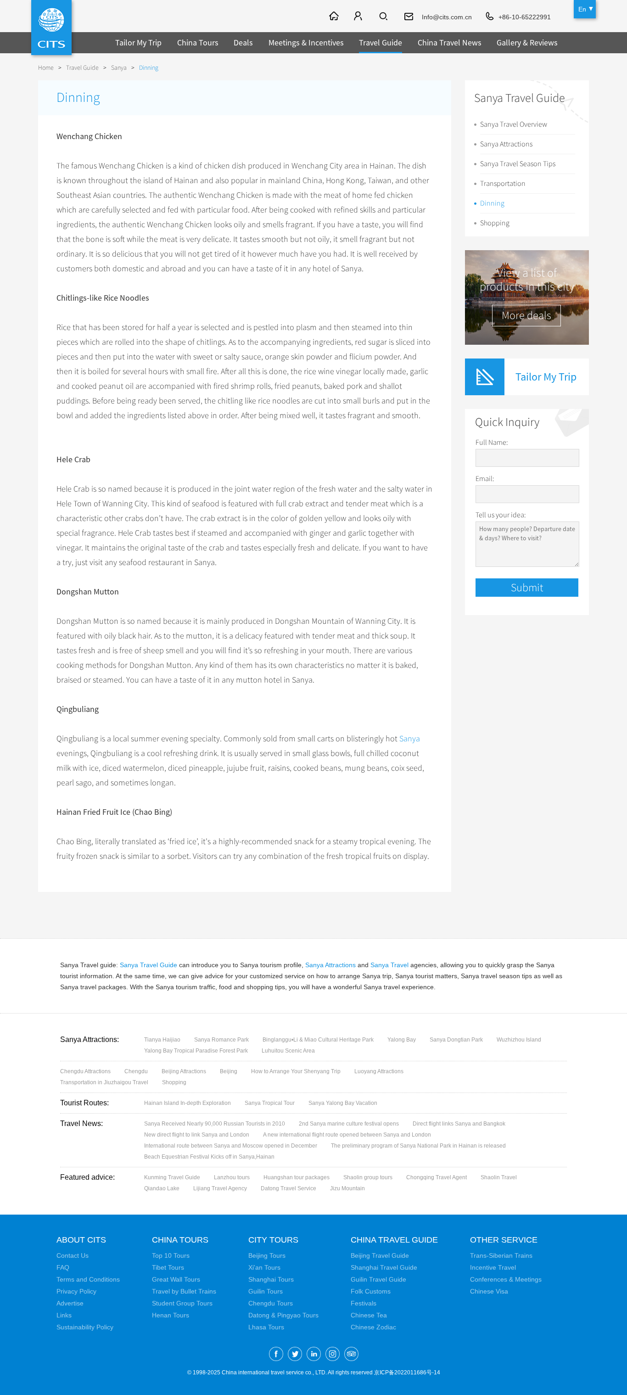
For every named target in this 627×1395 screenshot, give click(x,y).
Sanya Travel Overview (513, 124)
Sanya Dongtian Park (456, 1039)
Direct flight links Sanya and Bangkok (459, 1123)
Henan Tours (170, 1315)
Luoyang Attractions (378, 1071)
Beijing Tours (267, 1255)
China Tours (197, 42)
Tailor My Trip (138, 42)
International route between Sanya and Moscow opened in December (230, 1146)
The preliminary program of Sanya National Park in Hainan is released (418, 1146)
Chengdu (136, 1071)
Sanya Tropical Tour (270, 1103)
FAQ (62, 1267)
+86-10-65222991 (524, 17)
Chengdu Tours (270, 1303)
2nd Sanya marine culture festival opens (349, 1123)
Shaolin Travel (499, 1177)
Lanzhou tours (232, 1177)
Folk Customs (371, 1291)
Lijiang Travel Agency (220, 1188)
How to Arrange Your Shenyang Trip (296, 1071)
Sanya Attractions (506, 144)
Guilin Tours (265, 1291)
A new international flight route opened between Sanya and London (347, 1135)
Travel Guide (380, 42)
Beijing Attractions (184, 1071)
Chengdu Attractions (85, 1071)
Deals (243, 42)
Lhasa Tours (266, 1327)
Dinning (492, 203)
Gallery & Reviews (527, 42)
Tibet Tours (168, 1267)
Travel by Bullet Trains (184, 1291)
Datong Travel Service (288, 1188)
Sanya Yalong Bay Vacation (342, 1103)
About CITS (81, 1239)
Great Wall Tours (176, 1279)
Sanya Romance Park (221, 1039)
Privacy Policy (76, 1291)
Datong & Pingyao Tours (283, 1315)
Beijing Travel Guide (380, 1255)
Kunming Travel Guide (172, 1177)
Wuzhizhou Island (519, 1039)
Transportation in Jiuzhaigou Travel (104, 1082)
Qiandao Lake (161, 1188)
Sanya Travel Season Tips (517, 163)
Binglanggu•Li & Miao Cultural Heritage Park (318, 1039)
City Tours (273, 1239)
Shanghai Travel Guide (384, 1267)
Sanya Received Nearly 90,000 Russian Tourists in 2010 (214, 1123)
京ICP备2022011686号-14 (407, 1372)
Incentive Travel (493, 1267)
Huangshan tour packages (296, 1177)
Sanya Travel (389, 965)
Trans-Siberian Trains (501, 1255)
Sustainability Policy (84, 1327)
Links (64, 1315)
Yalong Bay (401, 1039)
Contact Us (72, 1255)
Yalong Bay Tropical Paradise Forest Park (196, 1051)
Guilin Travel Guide (378, 1279)
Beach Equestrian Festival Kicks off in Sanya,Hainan (209, 1157)
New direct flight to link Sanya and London (196, 1135)
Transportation (503, 183)
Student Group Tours (182, 1303)
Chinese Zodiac (373, 1327)
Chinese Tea (369, 1315)
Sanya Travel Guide (148, 965)
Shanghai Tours (271, 1279)
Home (46, 68)
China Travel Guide (394, 1239)
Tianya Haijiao (162, 1039)
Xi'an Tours (264, 1267)
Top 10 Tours (171, 1255)
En (582, 9)
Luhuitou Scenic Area (288, 1051)
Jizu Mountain (347, 1188)
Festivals (363, 1303)
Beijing (228, 1071)
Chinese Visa (489, 1291)
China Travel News (449, 42)
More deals (526, 315)
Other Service (503, 1239)
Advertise (70, 1303)
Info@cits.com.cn (447, 17)
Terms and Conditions (88, 1279)
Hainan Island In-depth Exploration (187, 1103)
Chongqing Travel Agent (436, 1177)
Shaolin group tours (367, 1177)
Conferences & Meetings (506, 1279)
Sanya (119, 68)
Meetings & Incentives (306, 42)
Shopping (494, 223)
